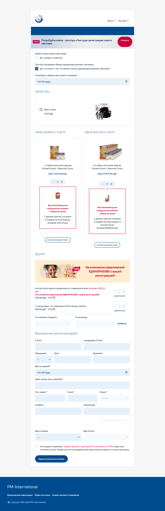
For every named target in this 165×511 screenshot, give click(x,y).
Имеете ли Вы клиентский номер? (51, 54)
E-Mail (38, 340)
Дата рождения (42, 366)
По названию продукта (46, 317)
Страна (103, 392)
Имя (56, 353)
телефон (39, 405)
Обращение (40, 353)
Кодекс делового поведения (65, 495)
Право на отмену (42, 495)
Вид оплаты (89, 431)
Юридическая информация (19, 495)
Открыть (125, 40)
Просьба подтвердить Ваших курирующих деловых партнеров (64, 64)
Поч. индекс (40, 392)
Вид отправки (41, 431)
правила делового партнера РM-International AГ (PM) (88, 446)
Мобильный (89, 405)
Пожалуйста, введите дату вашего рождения (56, 75)
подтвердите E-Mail (93, 340)
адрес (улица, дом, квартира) (48, 379)
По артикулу (81, 317)
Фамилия (97, 353)
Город (70, 392)
